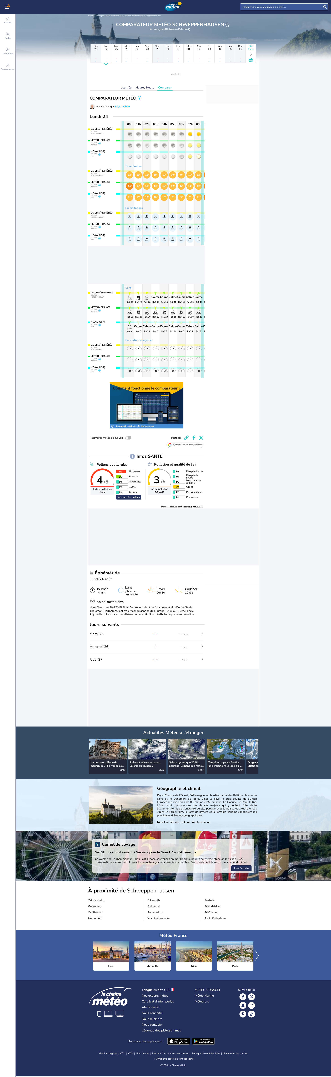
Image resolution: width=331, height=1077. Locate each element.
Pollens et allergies (112, 464)
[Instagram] (251, 1005)
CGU (122, 1053)
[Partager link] (186, 438)
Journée (126, 88)
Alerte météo (151, 1007)
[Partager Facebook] (194, 438)
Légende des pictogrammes (161, 1030)
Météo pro (202, 1001)
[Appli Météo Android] (203, 1041)
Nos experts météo (155, 996)
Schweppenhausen (153, 15)
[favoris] (227, 24)
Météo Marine (204, 996)
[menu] (8, 7)
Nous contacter (152, 1024)
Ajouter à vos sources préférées (187, 444)
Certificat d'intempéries (158, 1001)
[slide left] (123, 183)
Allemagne (100, 15)
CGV (130, 1053)
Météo (90, 15)
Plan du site (142, 1053)
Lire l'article (241, 868)
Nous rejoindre (152, 1019)
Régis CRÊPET (122, 106)
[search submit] (325, 6)
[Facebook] (242, 996)
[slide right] (202, 183)
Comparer (165, 88)
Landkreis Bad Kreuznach (133, 15)
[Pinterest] (242, 1014)
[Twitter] (251, 996)
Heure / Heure (145, 88)
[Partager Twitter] (201, 438)
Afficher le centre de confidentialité (174, 1059)
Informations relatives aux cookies (170, 1053)
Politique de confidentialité (206, 1053)
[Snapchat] (242, 1005)
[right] (255, 753)
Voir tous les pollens (129, 497)
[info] (139, 98)
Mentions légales (108, 1053)
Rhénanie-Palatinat (113, 15)
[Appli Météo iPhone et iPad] (178, 1041)
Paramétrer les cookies (235, 1053)
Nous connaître (152, 1013)
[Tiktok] (251, 1014)
